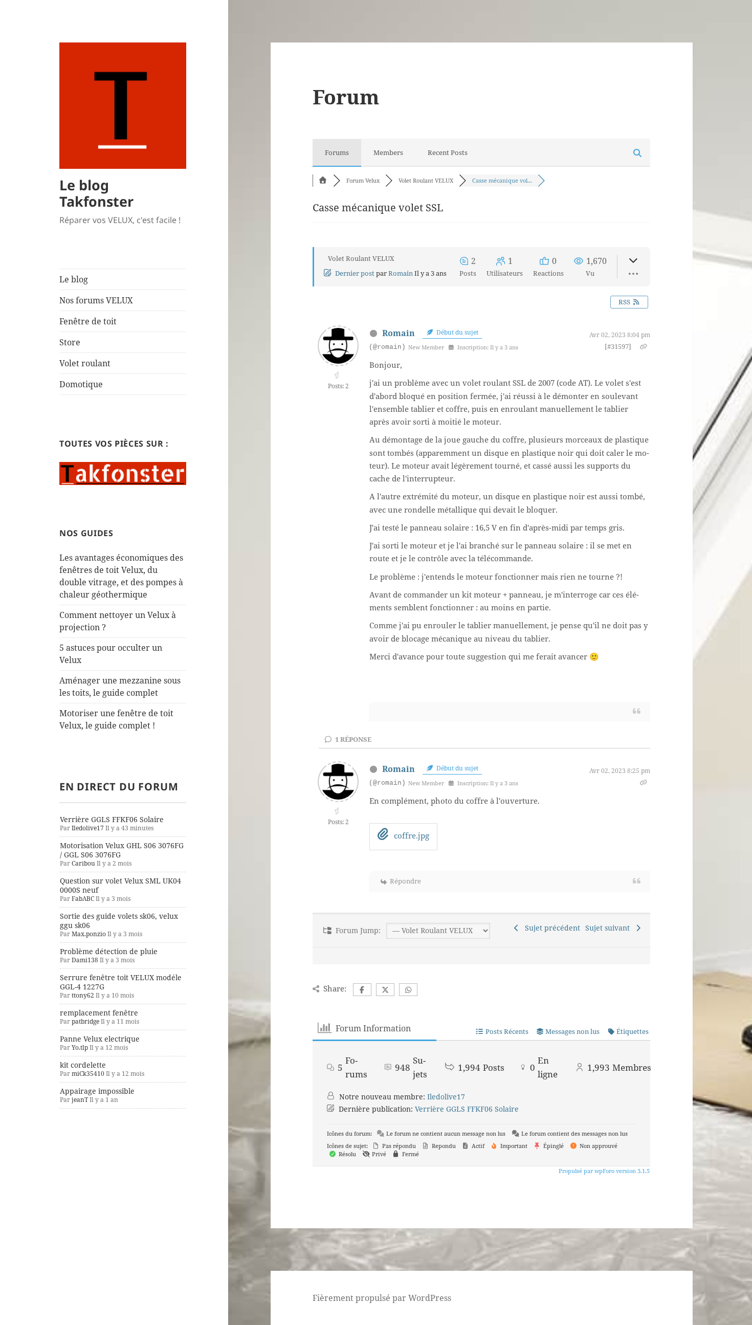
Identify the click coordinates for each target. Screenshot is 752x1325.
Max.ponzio (89, 934)
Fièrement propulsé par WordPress (382, 1298)
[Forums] (322, 180)
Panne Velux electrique (100, 1039)
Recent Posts (448, 152)
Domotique (81, 384)
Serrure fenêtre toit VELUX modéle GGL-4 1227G (121, 982)
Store (69, 342)
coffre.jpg (410, 835)
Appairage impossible (97, 1091)
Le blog (73, 279)
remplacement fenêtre (99, 1013)
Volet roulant (84, 363)
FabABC (83, 898)
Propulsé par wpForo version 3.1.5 (603, 1171)
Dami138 (85, 960)
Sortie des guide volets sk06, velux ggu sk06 (119, 920)
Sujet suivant (609, 928)
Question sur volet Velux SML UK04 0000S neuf (120, 885)
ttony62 (83, 995)
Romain (400, 273)
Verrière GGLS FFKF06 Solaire (112, 819)
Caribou (83, 863)
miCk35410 (88, 1073)
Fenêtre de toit (88, 321)
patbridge (85, 1021)
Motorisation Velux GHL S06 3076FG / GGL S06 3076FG (122, 850)
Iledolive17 (88, 828)
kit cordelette (83, 1065)
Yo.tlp (80, 1047)
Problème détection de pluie (109, 951)
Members (388, 152)
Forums (337, 152)
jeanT (80, 1099)
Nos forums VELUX (96, 300)
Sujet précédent (550, 928)
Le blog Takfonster (96, 193)
